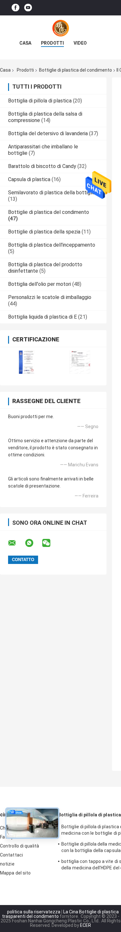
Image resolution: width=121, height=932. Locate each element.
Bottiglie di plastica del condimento (75, 70)
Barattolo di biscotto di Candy (42, 166)
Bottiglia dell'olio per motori (39, 284)
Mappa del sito (15, 872)
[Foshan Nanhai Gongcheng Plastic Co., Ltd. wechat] (50, 543)
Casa (25, 43)
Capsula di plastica (29, 179)
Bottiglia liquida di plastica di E (42, 317)
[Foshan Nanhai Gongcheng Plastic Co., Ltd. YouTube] (28, 8)
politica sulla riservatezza (33, 911)
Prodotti (52, 43)
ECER (85, 925)
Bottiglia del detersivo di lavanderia (48, 133)
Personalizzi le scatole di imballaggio (49, 297)
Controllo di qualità (19, 845)
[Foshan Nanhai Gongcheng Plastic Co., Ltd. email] (16, 543)
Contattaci (11, 854)
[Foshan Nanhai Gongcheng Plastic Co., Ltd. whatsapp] (33, 543)
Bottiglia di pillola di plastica (40, 101)
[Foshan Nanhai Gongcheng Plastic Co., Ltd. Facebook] (15, 8)
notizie (7, 863)
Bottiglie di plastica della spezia (44, 232)
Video (80, 43)
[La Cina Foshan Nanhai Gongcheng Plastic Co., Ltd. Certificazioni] (26, 362)
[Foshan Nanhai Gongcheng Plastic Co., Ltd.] (60, 28)
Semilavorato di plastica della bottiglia (51, 192)
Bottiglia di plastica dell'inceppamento (51, 245)
